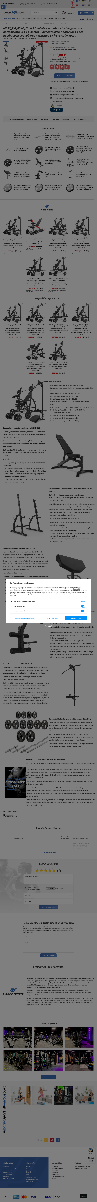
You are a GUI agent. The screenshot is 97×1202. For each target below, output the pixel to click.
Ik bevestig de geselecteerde (24, 618)
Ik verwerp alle (52, 618)
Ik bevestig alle (76, 618)
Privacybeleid (76, 589)
